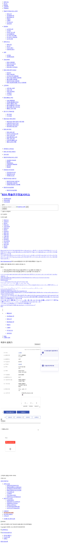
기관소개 (6, 516)
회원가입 (6, 2)
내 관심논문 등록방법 (12, 76)
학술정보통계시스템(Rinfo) (14, 487)
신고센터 (9, 94)
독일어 (5, 229)
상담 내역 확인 (11, 91)
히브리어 (6, 231)
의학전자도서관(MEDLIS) (14, 496)
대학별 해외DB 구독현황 (13, 184)
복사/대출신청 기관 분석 (13, 107)
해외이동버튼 (4, 541)
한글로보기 (37, 344)
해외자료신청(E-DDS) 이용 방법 (15, 121)
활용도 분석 (5, 429)
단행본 (8, 20)
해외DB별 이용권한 (12, 183)
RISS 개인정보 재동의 (10, 151)
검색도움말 (7, 200)
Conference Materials (12, 164)
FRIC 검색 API (11, 138)
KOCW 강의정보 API (12, 133)
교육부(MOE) (10, 500)
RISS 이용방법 (11, 62)
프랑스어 (6, 228)
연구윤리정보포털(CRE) (13, 506)
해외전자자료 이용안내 (10, 178)
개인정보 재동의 (8, 514)
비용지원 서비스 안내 (12, 123)
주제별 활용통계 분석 (12, 102)
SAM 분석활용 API (12, 140)
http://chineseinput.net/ (6, 261)
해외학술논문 (10, 17)
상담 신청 (9, 90)
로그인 (5, 3)
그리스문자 (7, 226)
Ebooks (8, 161)
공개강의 (9, 23)
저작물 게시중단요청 (9, 518)
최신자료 (9, 114)
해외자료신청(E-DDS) (10, 118)
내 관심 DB (10, 39)
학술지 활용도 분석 (12, 103)
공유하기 (28, 417)
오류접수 (36, 417)
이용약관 (6, 511)
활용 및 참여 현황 (11, 142)
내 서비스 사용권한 (12, 37)
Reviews (9, 165)
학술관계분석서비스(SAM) (14, 490)
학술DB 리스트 (11, 174)
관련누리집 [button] (7, 484)
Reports (9, 167)
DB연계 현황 (10, 65)
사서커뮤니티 (10, 492)
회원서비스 (7, 41)
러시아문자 (7, 241)
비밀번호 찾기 (10, 49)
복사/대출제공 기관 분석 (13, 105)
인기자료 (9, 116)
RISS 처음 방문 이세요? (10, 70)
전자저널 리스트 (11, 172)
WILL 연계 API (11, 135)
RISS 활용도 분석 (8, 97)
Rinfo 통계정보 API (12, 137)
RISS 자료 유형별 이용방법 (14, 77)
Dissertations (10, 163)
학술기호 (6, 234)
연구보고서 (10, 22)
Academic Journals (11, 160)
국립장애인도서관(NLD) (13, 501)
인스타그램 (7, 537)
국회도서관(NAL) (11, 505)
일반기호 (6, 244)
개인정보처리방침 (9, 512)
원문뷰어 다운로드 (9, 148)
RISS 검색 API (10, 132)
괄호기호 (6, 233)
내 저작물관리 (10, 34)
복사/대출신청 (10, 412)
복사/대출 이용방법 (12, 79)
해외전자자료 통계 (9, 187)
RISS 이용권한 (11, 74)
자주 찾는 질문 (11, 88)
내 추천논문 (10, 29)
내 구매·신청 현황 (11, 35)
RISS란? (9, 72)
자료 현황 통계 (11, 100)
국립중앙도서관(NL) (12, 503)
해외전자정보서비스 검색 (11, 157)
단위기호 (6, 242)
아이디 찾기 (10, 47)
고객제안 (9, 93)
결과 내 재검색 (6, 211)
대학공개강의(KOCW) (13, 485)
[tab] (5, 429)
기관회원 (9, 493)
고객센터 (6, 6)
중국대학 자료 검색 (12, 126)
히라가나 (6, 220)
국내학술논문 (10, 15)
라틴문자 (6, 239)
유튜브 (5, 538)
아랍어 (5, 247)
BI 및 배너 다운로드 (12, 67)
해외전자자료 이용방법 (13, 81)
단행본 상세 (7, 337)
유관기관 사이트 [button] (8, 498)
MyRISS (6, 5)
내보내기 (10, 417)
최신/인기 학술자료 (9, 111)
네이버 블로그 (7, 535)
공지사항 (6, 154)
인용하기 (23, 412)
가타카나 (6, 221)
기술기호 (6, 236)
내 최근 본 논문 (11, 32)
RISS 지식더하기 (11, 64)
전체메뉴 (6, 8)
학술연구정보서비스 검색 (11, 11)
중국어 (5, 223)
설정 (5, 52)
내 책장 (9, 30)
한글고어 (6, 225)
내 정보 (9, 55)
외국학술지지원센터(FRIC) (14, 488)
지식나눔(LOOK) (11, 495)
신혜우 (20, 352)
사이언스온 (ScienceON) (13, 508)
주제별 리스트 (10, 175)
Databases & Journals (9, 169)
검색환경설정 (10, 56)
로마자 (5, 246)
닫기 (2, 306)
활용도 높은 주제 (11, 108)
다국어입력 (7, 202)
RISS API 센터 (7, 129)
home (5, 336)
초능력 (20, 364)
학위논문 (9, 14)
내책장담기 (19, 417)
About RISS (7, 59)
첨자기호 (6, 237)
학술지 (8, 18)
